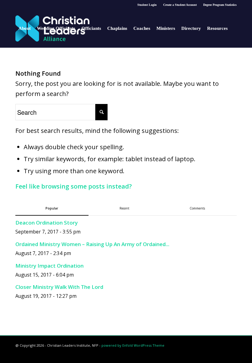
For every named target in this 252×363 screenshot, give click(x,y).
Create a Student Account (180, 4)
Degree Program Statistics (220, 4)
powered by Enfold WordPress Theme (132, 345)
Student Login (147, 4)
